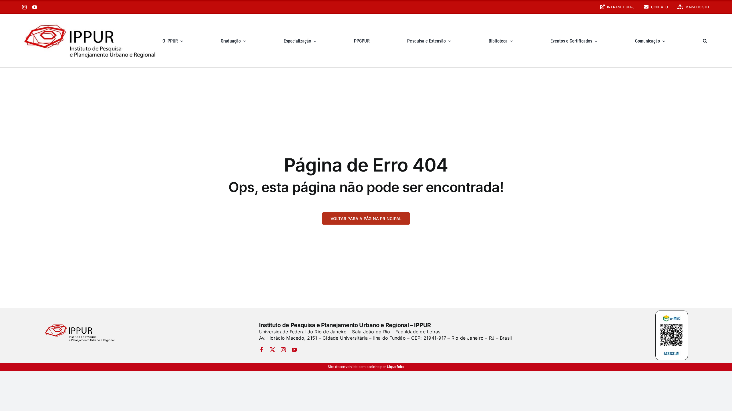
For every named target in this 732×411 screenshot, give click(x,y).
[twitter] (272, 349)
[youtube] (34, 7)
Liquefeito (395, 366)
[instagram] (24, 7)
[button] (705, 40)
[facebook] (261, 349)
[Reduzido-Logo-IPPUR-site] (91, 21)
